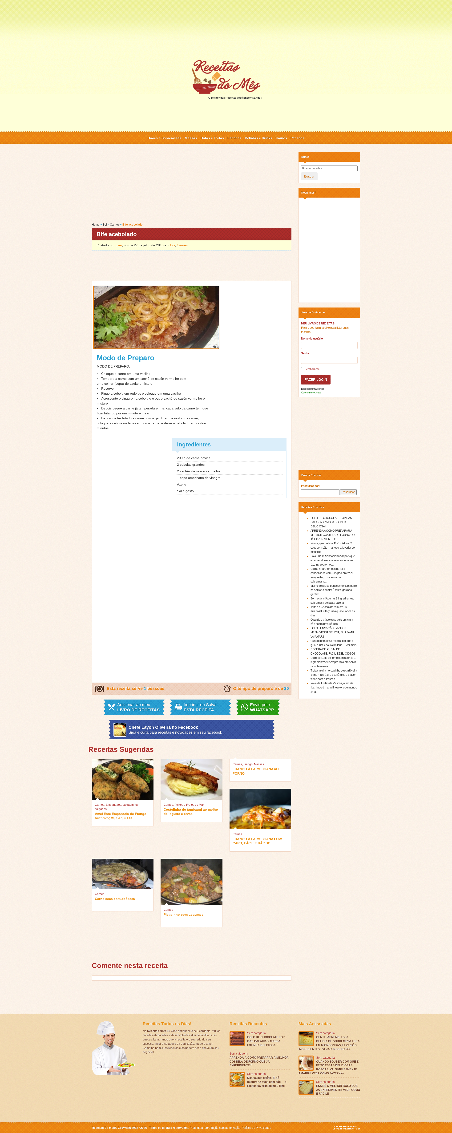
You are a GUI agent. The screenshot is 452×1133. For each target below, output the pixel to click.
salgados (101, 809)
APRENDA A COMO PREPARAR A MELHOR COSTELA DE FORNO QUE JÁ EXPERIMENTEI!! (334, 535)
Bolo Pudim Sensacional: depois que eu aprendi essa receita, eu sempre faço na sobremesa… (333, 560)
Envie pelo (262, 707)
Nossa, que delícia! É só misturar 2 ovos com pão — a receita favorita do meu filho (333, 548)
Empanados (113, 804)
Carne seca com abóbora (115, 899)
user (119, 245)
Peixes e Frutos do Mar (189, 804)
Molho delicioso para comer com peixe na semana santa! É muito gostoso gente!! (334, 590)
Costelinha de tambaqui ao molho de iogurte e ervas (191, 812)
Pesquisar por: (310, 486)
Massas (191, 138)
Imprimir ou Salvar (201, 707)
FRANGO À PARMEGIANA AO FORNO (256, 771)
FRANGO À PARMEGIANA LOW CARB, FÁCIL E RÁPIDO (257, 841)
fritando (109, 413)
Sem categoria (256, 1033)
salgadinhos (130, 804)
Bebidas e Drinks (258, 138)
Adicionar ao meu (138, 707)
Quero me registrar (311, 392)
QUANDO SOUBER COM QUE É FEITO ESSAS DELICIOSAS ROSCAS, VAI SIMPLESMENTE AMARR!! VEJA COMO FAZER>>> (329, 1067)
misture (147, 383)
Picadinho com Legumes (183, 914)
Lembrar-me (312, 369)
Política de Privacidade (256, 1127)
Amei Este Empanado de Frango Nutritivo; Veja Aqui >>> (120, 816)
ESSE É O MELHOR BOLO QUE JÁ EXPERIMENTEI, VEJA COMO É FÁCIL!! (338, 1090)
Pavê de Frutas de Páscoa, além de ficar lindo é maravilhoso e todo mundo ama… (334, 687)
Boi (105, 224)
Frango (248, 764)
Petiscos (297, 138)
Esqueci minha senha (312, 388)
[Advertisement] (226, 29)
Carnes (281, 138)
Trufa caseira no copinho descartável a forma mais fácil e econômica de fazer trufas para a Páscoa (334, 675)
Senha (305, 353)
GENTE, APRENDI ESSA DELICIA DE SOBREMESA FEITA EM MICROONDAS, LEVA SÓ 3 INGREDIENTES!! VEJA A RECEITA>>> (329, 1043)
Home (96, 224)
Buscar (309, 176)
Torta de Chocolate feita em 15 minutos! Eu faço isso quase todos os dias (333, 611)
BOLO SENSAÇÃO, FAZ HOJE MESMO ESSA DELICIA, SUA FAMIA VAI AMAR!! (332, 632)
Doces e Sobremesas (164, 138)
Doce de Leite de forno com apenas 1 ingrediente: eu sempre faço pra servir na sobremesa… (333, 662)
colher (108, 383)
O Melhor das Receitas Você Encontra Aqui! (235, 97)
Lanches (234, 138)
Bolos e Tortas (212, 138)
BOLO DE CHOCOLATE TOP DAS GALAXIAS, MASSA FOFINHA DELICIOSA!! (331, 522)
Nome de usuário (312, 338)
